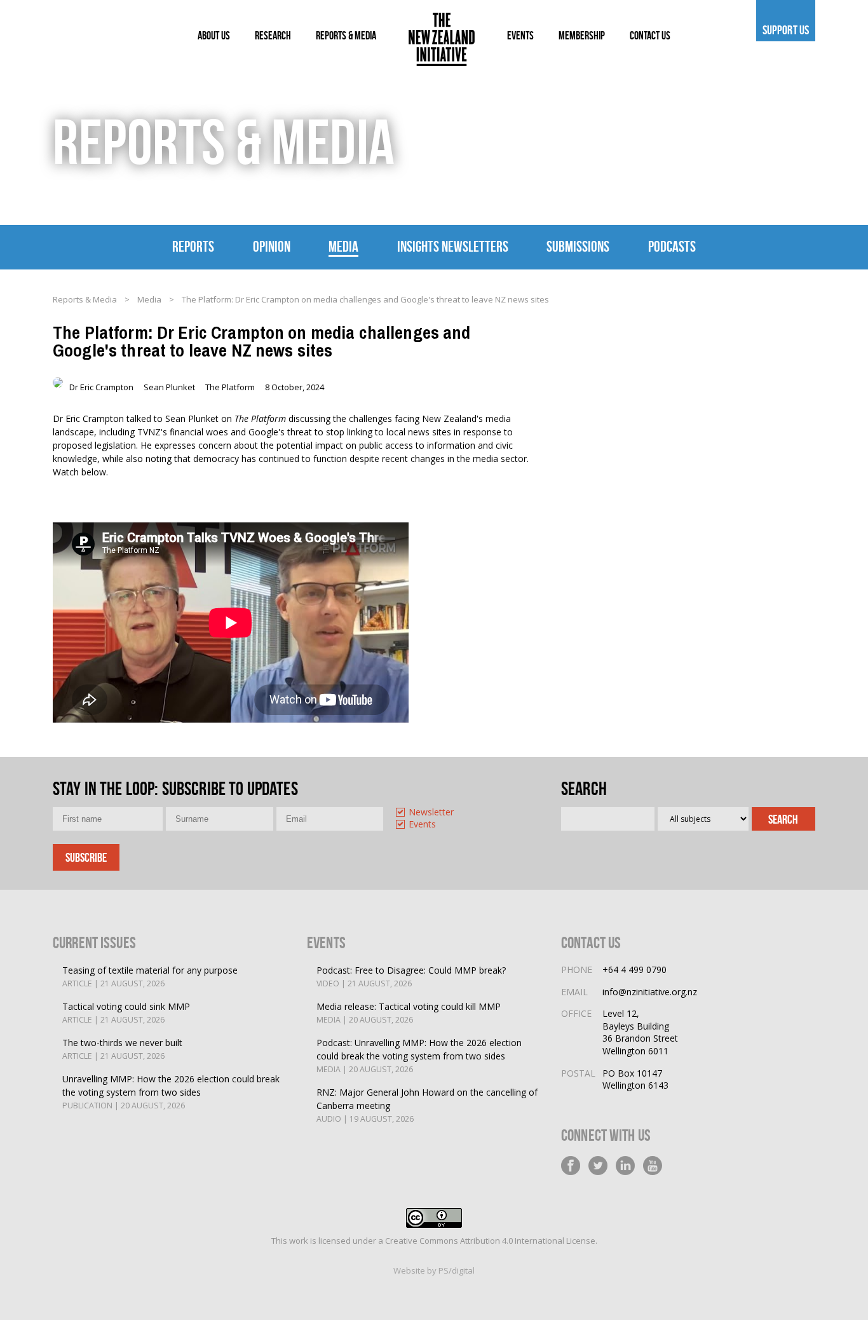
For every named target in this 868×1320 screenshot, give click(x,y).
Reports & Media (85, 299)
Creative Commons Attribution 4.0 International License (490, 1240)
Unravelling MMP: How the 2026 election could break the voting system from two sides (171, 1092)
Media (343, 246)
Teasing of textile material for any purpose (150, 976)
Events (422, 824)
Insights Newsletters (452, 246)
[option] (444, 813)
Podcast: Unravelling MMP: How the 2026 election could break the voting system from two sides (419, 1056)
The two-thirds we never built (122, 1049)
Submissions (577, 246)
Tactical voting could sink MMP (126, 1012)
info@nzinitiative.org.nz (649, 992)
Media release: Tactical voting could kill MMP (408, 1012)
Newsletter (431, 812)
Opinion (271, 246)
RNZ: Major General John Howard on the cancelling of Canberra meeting (427, 1105)
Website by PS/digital (434, 1270)
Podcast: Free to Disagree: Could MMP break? (411, 976)
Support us (786, 30)
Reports (193, 246)
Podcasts (672, 246)
